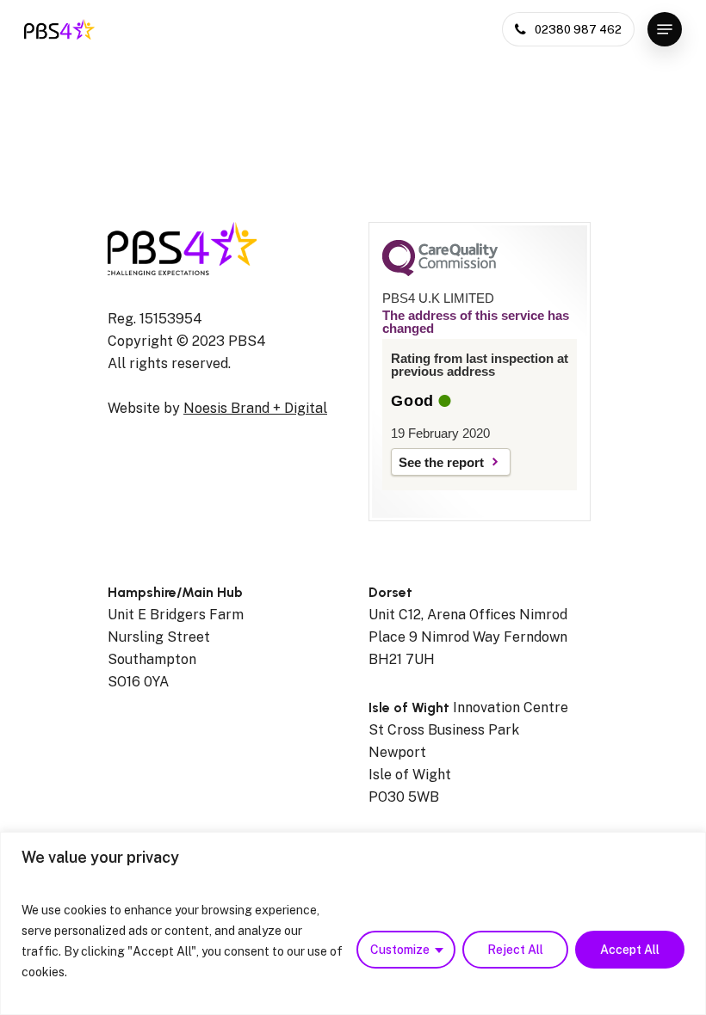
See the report (441, 462)
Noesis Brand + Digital (255, 408)
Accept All (630, 950)
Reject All (515, 950)
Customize (400, 950)
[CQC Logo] (440, 272)
